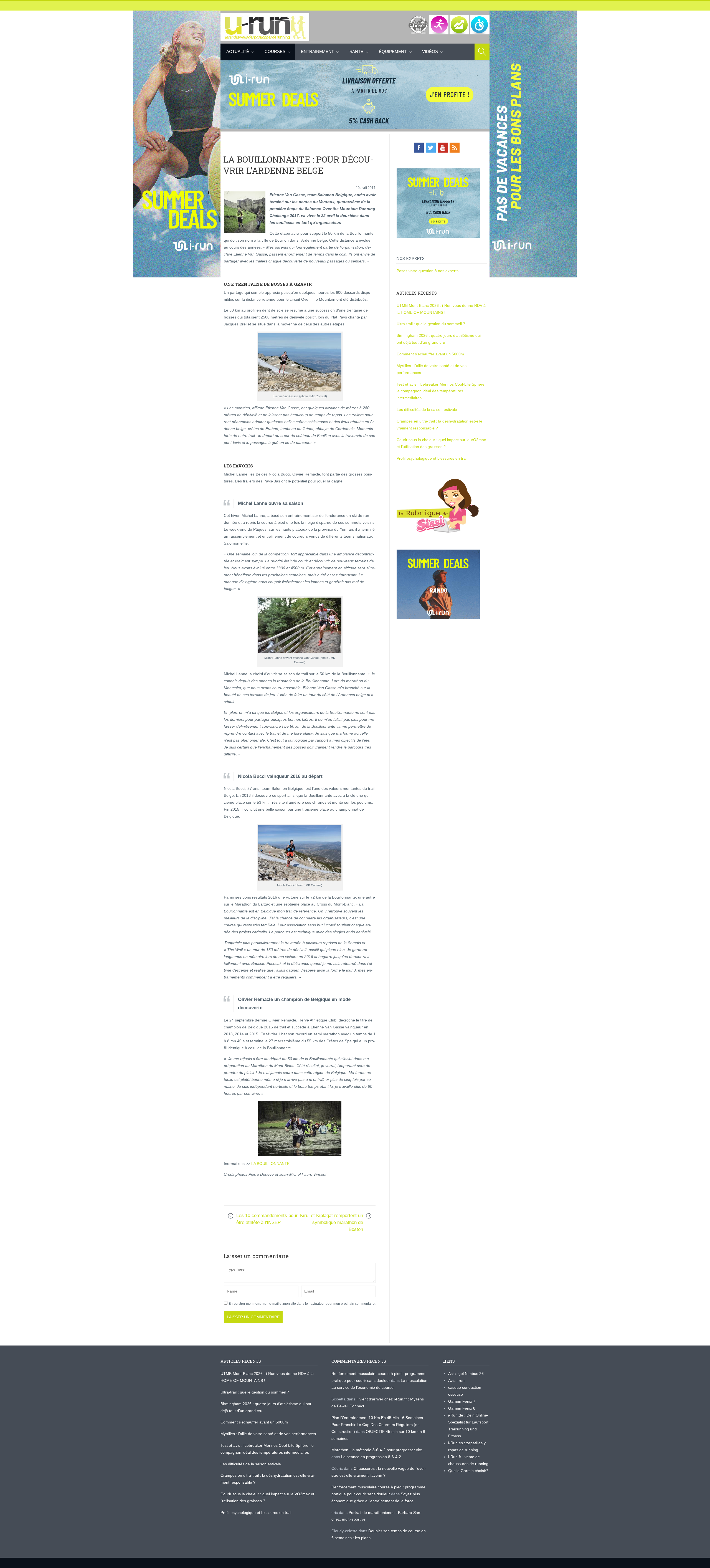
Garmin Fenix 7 (461, 1401)
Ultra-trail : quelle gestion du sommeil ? (431, 324)
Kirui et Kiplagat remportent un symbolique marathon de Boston (331, 1222)
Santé (356, 51)
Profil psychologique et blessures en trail (432, 458)
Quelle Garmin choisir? (468, 1470)
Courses (275, 51)
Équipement (393, 51)
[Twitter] (431, 148)
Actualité (237, 51)
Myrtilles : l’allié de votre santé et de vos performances (268, 1434)
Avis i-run (456, 1380)
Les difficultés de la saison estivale (427, 409)
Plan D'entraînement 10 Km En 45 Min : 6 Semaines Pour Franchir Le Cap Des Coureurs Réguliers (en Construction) (377, 1424)
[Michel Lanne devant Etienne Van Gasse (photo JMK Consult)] (300, 625)
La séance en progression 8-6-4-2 (371, 1457)
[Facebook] (419, 148)
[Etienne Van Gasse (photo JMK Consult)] (300, 362)
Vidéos (430, 51)
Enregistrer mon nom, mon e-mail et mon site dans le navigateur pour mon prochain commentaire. (302, 1304)
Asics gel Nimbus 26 (466, 1373)
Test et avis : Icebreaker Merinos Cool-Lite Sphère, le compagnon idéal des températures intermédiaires (441, 391)
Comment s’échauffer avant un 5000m (431, 354)
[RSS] (455, 148)
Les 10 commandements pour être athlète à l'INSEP (267, 1219)
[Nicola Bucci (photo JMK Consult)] (300, 853)
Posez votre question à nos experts (427, 271)
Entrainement (317, 51)
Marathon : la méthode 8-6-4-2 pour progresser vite (376, 1450)
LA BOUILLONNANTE (270, 1163)
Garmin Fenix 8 (461, 1408)
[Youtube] (443, 148)
